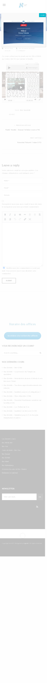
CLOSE (42, 15)
